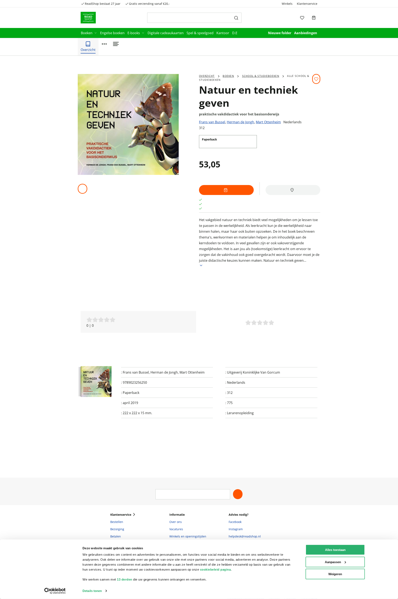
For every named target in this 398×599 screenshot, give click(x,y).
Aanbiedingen (305, 33)
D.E (234, 33)
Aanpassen (333, 562)
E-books (133, 33)
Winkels (287, 4)
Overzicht (207, 76)
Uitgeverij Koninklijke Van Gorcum (253, 372)
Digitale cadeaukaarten (166, 33)
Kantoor (222, 33)
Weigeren (335, 574)
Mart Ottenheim (268, 122)
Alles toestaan (335, 550)
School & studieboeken (260, 76)
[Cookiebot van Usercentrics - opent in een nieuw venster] (55, 591)
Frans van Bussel (212, 122)
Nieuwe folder (279, 33)
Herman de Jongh (240, 122)
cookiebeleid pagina (215, 569)
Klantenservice (307, 4)
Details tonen (92, 591)
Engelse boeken (112, 33)
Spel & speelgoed (200, 33)
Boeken (86, 33)
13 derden (124, 579)
